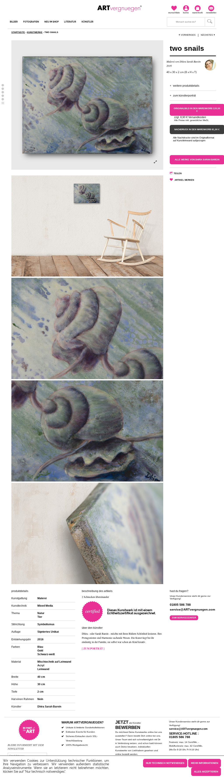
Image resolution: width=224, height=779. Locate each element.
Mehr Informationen (204, 763)
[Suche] (191, 21)
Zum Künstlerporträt (184, 95)
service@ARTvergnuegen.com (188, 728)
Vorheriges (188, 35)
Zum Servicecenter (184, 617)
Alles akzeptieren (206, 771)
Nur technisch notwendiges (165, 763)
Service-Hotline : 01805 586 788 (184, 735)
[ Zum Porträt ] (93, 648)
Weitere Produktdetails (186, 85)
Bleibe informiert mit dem (26, 744)
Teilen (178, 173)
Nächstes (207, 35)
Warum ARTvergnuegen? (82, 722)
